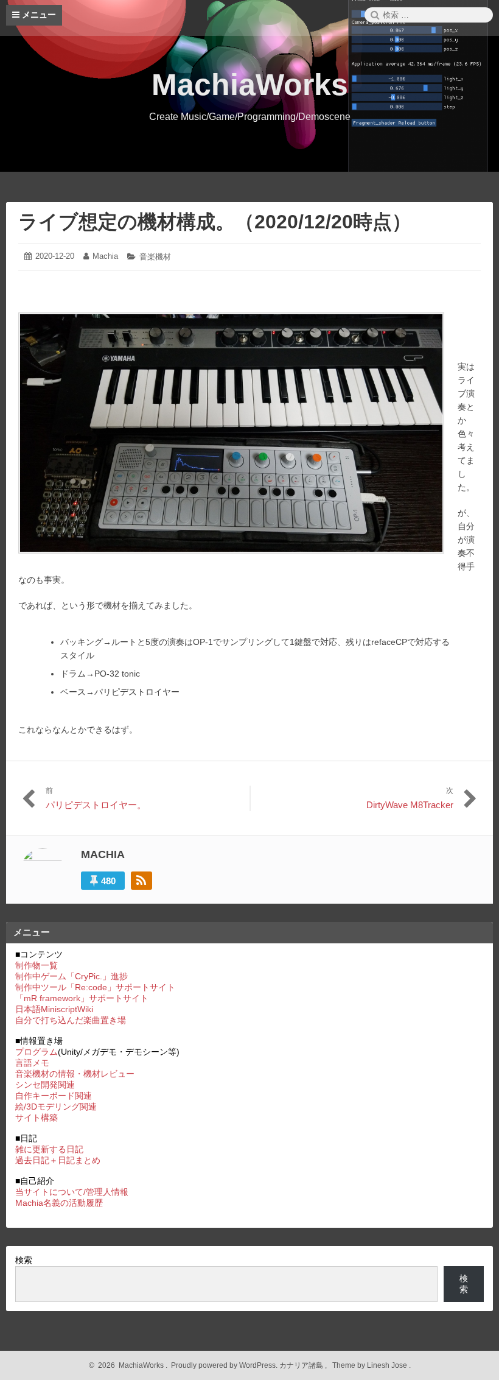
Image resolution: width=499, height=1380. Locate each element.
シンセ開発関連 (45, 1085)
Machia (105, 256)
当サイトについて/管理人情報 (71, 1192)
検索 (23, 1260)
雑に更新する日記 (49, 1149)
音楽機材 (155, 256)
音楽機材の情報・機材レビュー (74, 1074)
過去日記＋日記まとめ (57, 1160)
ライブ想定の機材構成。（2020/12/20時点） (214, 222)
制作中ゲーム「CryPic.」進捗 (71, 976)
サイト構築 (36, 1117)
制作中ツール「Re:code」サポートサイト (95, 987)
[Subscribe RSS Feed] (141, 880)
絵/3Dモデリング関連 (56, 1106)
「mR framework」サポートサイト (81, 998)
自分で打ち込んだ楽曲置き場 (70, 1020)
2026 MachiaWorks (129, 1365)
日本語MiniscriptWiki (54, 1009)
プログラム (36, 1052)
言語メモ (32, 1063)
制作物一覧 (36, 965)
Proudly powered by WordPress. (224, 1365)
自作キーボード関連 (53, 1095)
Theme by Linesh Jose (370, 1365)
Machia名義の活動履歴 (59, 1203)
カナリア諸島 (302, 1365)
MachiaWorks (250, 85)
